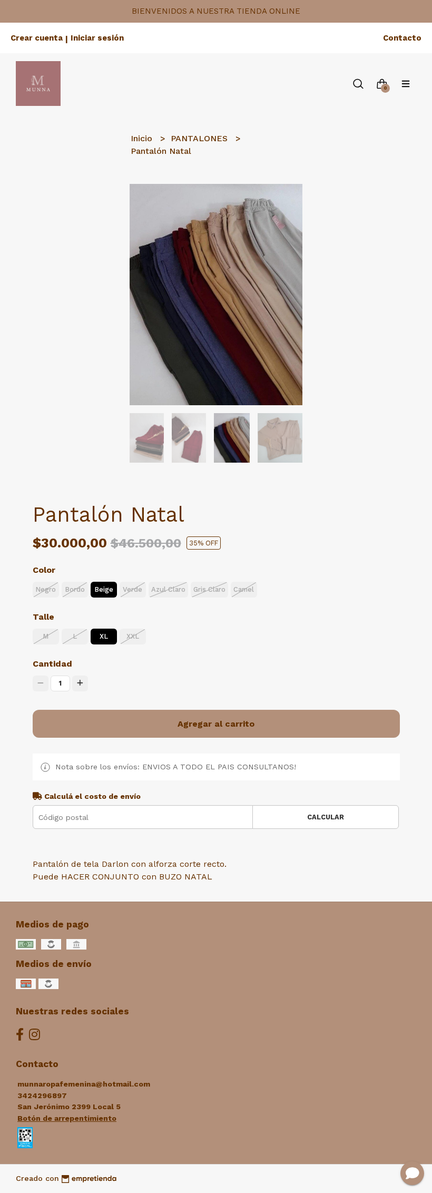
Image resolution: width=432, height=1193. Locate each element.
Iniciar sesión (97, 38)
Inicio (143, 138)
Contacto (402, 38)
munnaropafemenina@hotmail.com (83, 1084)
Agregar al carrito (216, 724)
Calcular (325, 817)
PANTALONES (200, 138)
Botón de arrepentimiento (66, 1118)
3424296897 (42, 1095)
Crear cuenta (37, 38)
